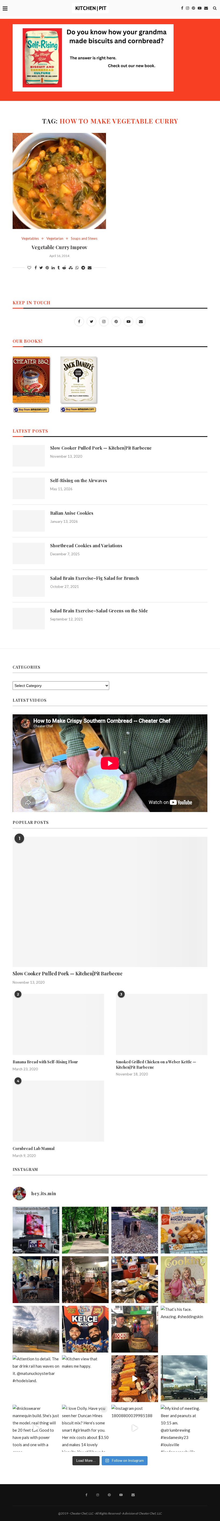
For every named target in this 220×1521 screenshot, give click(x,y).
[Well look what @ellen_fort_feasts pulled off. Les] (36, 1230)
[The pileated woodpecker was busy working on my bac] (134, 1230)
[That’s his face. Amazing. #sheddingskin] (184, 1329)
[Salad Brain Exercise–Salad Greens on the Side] (29, 618)
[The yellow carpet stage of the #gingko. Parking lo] (36, 1329)
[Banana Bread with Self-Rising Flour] (58, 1024)
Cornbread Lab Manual (33, 1148)
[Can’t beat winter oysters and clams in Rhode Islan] (134, 1279)
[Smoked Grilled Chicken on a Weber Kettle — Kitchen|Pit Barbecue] (161, 1024)
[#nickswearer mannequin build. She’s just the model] (36, 1428)
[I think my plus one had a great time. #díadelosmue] (36, 1279)
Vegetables (30, 239)
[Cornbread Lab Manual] (58, 1111)
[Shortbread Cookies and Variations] (29, 553)
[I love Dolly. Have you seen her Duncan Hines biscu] (85, 1428)
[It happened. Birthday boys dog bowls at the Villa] (134, 1329)
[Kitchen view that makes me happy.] (85, 1378)
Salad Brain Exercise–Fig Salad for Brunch (94, 578)
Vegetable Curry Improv (59, 247)
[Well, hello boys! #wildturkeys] (85, 1230)
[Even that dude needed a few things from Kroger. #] (184, 1378)
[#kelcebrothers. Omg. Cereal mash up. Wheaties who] (85, 1329)
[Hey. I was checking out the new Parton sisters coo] (184, 1279)
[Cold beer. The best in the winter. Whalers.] (85, 1279)
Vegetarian (54, 239)
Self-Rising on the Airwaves (78, 480)
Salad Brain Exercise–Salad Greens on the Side (99, 610)
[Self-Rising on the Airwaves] (29, 488)
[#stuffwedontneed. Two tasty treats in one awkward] (184, 1230)
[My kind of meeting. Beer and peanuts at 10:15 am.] (184, 1428)
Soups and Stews (84, 239)
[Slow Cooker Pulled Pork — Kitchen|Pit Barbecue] (29, 456)
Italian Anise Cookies (71, 513)
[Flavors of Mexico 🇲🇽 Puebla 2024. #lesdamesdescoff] (134, 1378)
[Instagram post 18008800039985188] (134, 1428)
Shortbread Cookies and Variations (86, 545)
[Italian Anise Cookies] (29, 521)
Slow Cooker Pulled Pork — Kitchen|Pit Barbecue (101, 448)
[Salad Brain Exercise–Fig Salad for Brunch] (29, 586)
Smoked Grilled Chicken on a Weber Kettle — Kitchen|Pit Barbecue (156, 1064)
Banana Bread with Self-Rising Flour (45, 1061)
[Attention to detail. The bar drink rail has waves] (36, 1378)
